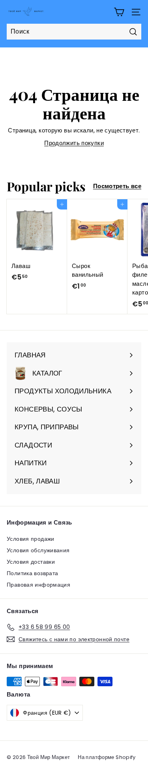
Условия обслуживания (38, 550)
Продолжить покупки (74, 143)
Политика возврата (32, 573)
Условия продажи (30, 539)
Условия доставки (31, 562)
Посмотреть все (117, 186)
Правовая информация (38, 585)
